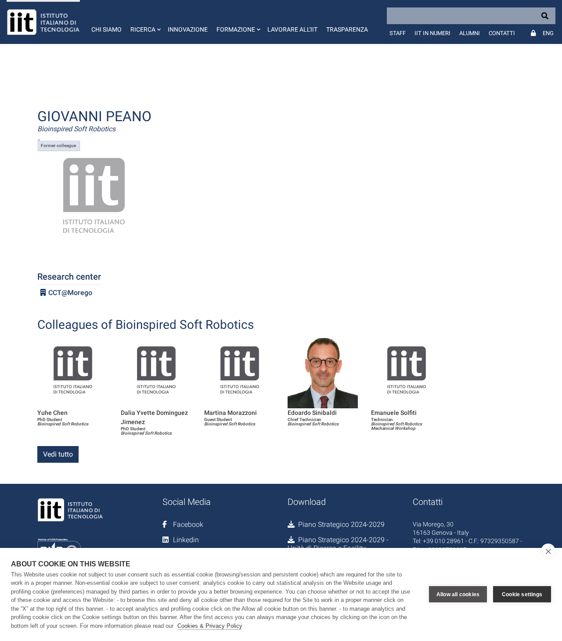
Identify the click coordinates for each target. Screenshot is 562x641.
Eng (548, 33)
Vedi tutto (58, 454)
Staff (397, 33)
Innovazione (188, 29)
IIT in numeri (432, 33)
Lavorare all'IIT (292, 29)
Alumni (469, 33)
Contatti (502, 33)
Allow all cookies (457, 594)
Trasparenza (347, 29)
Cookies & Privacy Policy (209, 626)
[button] (144, 22)
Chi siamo (106, 29)
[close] (548, 551)
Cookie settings (522, 594)
